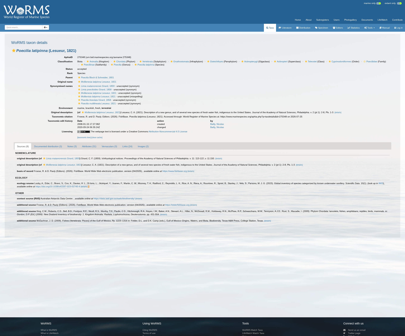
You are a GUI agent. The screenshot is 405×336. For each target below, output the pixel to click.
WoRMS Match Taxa (252, 330)
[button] (13, 50)
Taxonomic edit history (60, 121)
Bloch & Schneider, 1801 (97, 77)
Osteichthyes (216, 61)
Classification (65, 61)
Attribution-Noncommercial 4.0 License (168, 131)
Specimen (323, 27)
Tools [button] (370, 27)
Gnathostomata (181, 61)
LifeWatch (382, 20)
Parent (69, 77)
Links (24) (127, 146)
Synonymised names (61, 86)
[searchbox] (22, 27)
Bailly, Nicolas (217, 124)
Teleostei (312, 61)
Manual (386, 27)
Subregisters (322, 20)
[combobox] (23, 27)
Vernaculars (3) (109, 146)
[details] (338, 112)
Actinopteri (282, 61)
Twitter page (354, 333)
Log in (399, 27)
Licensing (67, 131)
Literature (286, 27)
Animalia (94, 61)
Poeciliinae (89, 64)
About (309, 20)
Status (69, 69)
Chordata (121, 61)
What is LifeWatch (50, 333)
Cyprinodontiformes (341, 61)
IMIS (381, 183)
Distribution (304, 27)
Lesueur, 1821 (98, 81)
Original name (65, 81)
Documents (367, 20)
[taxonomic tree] (84, 137)
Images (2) (143, 146)
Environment (66, 108)
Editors (339, 27)
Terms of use (149, 333)
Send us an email (356, 330)
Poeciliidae (371, 61)
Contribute (397, 20)
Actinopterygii (251, 61)
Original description (62, 112)
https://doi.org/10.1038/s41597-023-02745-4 (58, 186)
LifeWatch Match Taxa (253, 333)
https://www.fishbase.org (174, 171)
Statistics (355, 27)
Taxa (271, 27)
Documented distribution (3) (48, 146)
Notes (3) (72, 146)
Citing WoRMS (150, 330)
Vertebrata (147, 61)
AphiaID (68, 57)
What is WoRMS (49, 330)
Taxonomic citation (62, 116)
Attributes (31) (89, 146)
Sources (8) (23, 146)
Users (337, 20)
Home (298, 20)
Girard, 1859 (98, 86)
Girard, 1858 (96, 89)
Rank (70, 73)
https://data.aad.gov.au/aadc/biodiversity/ (114, 198)
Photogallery (350, 20)
